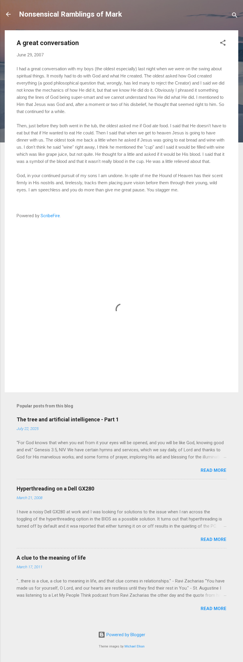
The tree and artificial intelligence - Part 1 (68, 419)
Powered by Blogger (125, 634)
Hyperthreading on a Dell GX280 (55, 488)
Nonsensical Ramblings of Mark (70, 14)
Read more (213, 470)
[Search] (234, 16)
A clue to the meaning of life (51, 558)
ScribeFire (50, 215)
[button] (222, 43)
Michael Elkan (134, 646)
